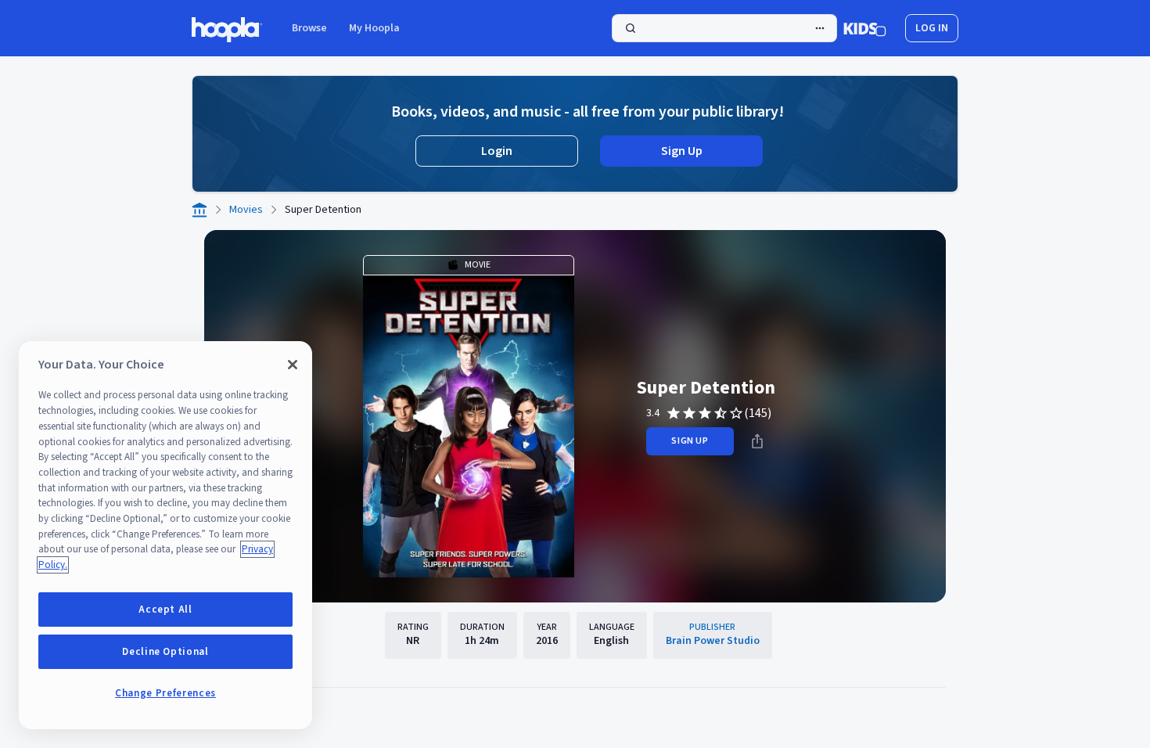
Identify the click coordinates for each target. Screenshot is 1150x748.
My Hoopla (374, 28)
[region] (165, 535)
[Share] (757, 441)
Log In (931, 28)
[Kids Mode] (865, 28)
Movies (246, 210)
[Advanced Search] (820, 28)
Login (496, 151)
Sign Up (682, 151)
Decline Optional (165, 652)
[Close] (292, 364)
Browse (309, 28)
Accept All (165, 609)
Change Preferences (165, 693)
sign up (689, 441)
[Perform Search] (724, 28)
